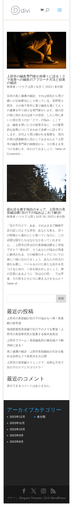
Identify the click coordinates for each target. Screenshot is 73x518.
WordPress (58, 498)
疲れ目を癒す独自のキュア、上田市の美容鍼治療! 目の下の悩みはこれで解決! (36, 211)
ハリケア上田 (24, 86)
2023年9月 (17, 435)
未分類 (58, 86)
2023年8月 (17, 441)
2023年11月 (17, 423)
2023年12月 (17, 416)
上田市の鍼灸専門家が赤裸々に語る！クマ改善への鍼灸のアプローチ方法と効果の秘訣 (36, 79)
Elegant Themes (30, 498)
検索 (61, 298)
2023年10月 (17, 429)
